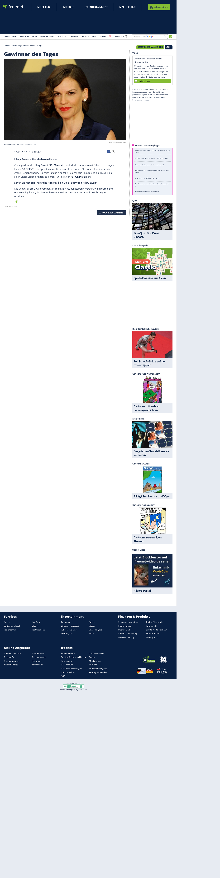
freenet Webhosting (127, 633)
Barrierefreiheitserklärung (73, 657)
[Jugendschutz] (73, 686)
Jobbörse (36, 622)
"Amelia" (58, 165)
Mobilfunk (44, 7)
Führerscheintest (69, 630)
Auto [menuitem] (34, 36)
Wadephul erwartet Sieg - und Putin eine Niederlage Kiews (152, 151)
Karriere (93, 664)
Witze (91, 633)
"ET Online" (77, 176)
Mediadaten (94, 661)
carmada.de (37, 664)
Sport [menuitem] (14, 36)
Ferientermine (11, 630)
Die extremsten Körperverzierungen (147, 192)
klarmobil (36, 661)
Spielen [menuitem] (85, 36)
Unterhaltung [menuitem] (47, 36)
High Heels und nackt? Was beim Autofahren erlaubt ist (152, 185)
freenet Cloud (124, 626)
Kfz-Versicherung (126, 637)
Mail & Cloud (127, 7)
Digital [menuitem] (74, 36)
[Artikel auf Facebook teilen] (109, 151)
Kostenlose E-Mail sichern (150, 47)
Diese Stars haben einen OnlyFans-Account (149, 165)
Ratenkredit (151, 626)
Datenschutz (67, 664)
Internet (68, 7)
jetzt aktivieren (144, 81)
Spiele (92, 622)
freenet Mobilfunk (12, 653)
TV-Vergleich (152, 637)
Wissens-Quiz (95, 630)
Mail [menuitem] (94, 36)
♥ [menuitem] (110, 36)
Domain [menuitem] (102, 36)
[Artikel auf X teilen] (113, 151)
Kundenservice (68, 653)
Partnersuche (38, 630)
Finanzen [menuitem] (24, 36)
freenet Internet (11, 661)
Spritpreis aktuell (12, 626)
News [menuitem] (7, 36)
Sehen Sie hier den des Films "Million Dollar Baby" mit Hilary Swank (55, 182)
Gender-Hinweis (97, 653)
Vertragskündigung (98, 668)
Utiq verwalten (68, 672)
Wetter (35, 626)
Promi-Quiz (66, 633)
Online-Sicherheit (154, 622)
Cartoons (65, 622)
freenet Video (38, 653)
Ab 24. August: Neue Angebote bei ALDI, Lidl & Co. (151, 158)
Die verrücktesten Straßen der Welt (146, 178)
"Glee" (29, 169)
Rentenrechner (153, 633)
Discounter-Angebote (128, 622)
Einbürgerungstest (70, 626)
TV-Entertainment (96, 7)
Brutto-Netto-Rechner (156, 630)
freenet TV (9, 657)
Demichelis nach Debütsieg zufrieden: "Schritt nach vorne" (152, 171)
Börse (7, 622)
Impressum (66, 661)
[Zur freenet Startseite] (13, 6)
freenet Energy (11, 664)
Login (168, 47)
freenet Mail (124, 630)
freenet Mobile (39, 657)
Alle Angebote (161, 6)
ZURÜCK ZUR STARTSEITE (111, 212)
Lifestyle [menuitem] (62, 36)
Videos (92, 626)
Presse (92, 657)
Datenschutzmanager (71, 668)
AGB (63, 676)
